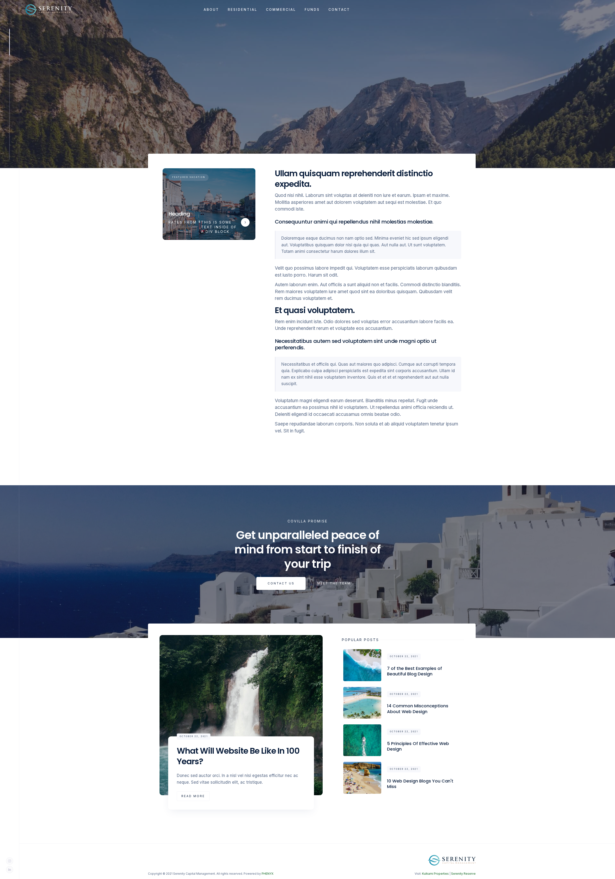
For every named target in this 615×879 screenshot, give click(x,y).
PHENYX (267, 873)
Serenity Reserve (463, 873)
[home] (51, 9)
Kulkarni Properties (435, 873)
